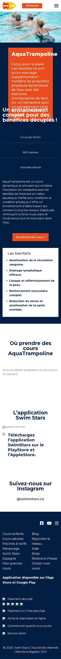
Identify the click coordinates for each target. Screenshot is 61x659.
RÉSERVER (32, 5)
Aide (35, 549)
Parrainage (11, 549)
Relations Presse (44, 558)
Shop (36, 553)
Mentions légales (27, 651)
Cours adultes (13, 539)
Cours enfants (13, 534)
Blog (35, 534)
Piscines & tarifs (15, 544)
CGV (44, 651)
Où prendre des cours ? (30, 237)
